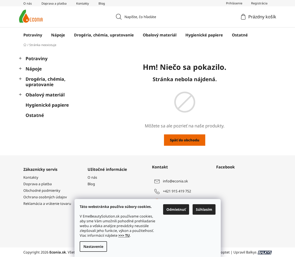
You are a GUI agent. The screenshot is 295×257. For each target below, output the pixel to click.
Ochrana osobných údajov (45, 197)
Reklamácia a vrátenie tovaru (47, 203)
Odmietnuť (176, 209)
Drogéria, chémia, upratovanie (46, 81)
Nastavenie (93, 246)
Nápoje (34, 69)
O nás (27, 3)
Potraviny (37, 58)
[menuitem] (33, 34)
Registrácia (259, 3)
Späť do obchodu (184, 140)
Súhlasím (204, 209)
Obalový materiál (45, 95)
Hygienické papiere (47, 105)
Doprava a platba (54, 3)
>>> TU (124, 235)
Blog (101, 3)
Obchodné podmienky (41, 190)
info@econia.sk (175, 181)
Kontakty (82, 3)
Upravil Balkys (245, 252)
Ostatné (35, 115)
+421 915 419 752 (177, 191)
